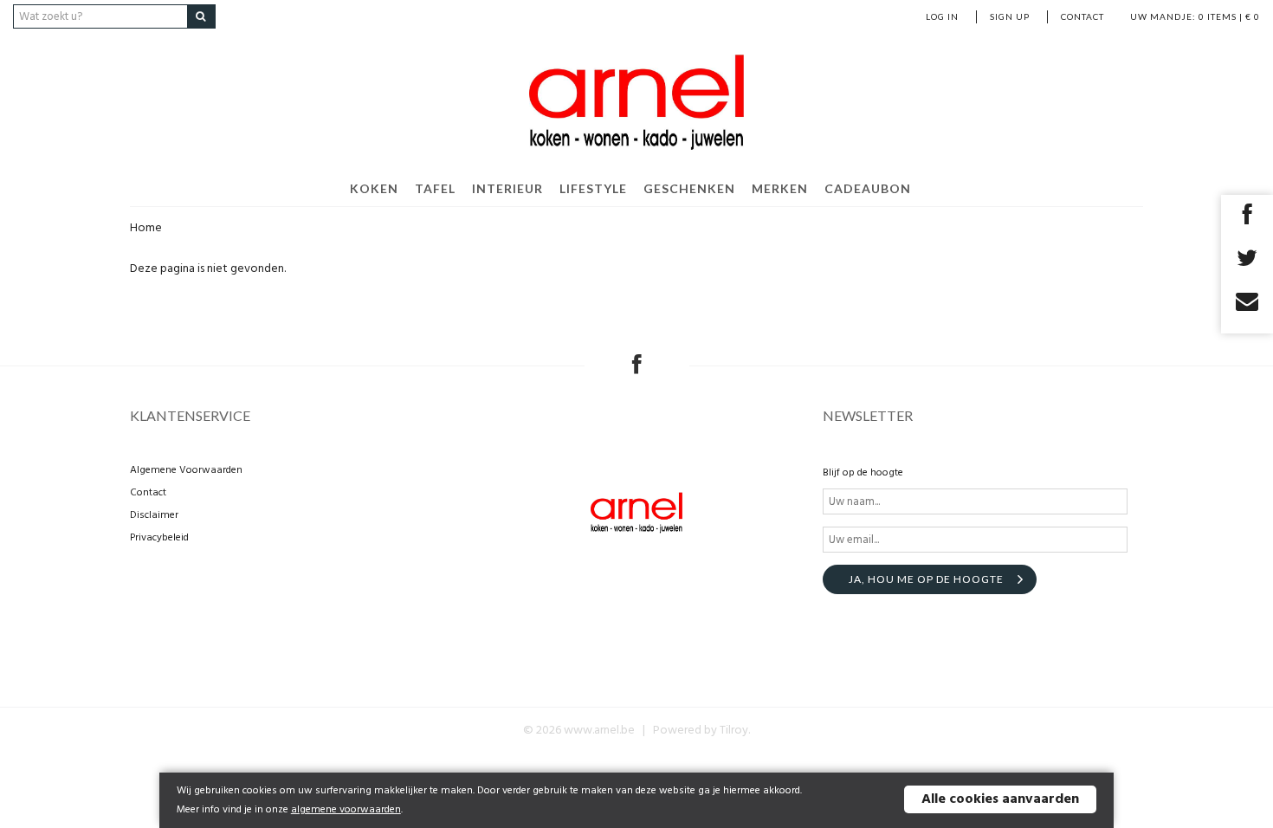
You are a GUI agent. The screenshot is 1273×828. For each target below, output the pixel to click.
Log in (942, 16)
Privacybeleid (159, 538)
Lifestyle (593, 188)
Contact (1082, 16)
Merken (780, 188)
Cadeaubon (867, 188)
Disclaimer (154, 515)
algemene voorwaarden (346, 809)
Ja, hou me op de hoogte (926, 578)
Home (146, 228)
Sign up (1010, 16)
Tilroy (734, 731)
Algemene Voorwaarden (186, 470)
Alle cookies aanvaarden (1000, 799)
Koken (374, 188)
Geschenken (689, 188)
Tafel (435, 188)
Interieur (507, 188)
